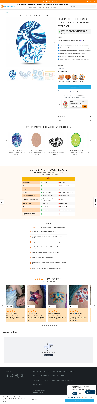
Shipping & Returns (58, 375)
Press (35, 375)
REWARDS (53, 7)
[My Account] (88, 2)
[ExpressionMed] (8, 6)
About (35, 371)
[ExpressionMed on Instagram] (17, 376)
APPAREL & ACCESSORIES (52, 4)
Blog (65, 371)
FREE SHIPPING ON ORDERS (49, 1)
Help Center (44, 375)
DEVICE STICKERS (41, 4)
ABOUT (47, 7)
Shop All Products (14, 16)
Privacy (53, 380)
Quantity (60, 65)
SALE (39, 7)
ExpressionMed (41, 390)
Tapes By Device (22, 4)
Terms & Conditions (40, 380)
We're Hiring (38, 384)
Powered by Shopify (38, 392)
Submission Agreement (65, 380)
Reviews (43, 371)
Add (85, 106)
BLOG (43, 7)
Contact (72, 371)
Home (7, 16)
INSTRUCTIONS (32, 7)
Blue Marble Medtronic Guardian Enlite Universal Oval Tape (74, 22)
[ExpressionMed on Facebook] (8, 376)
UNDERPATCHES (32, 4)
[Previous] (8, 42)
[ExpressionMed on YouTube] (12, 376)
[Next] (54, 42)
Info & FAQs (57, 371)
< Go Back (8, 12)
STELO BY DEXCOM (63, 4)
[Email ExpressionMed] (22, 376)
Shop (49, 371)
